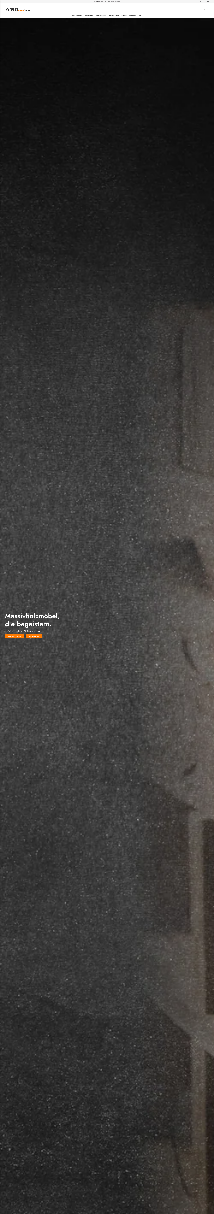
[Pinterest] (208, 1)
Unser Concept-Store (34, 636)
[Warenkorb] (208, 9)
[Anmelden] (204, 9)
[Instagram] (204, 1)
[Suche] (201, 9)
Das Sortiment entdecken (14, 636)
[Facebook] (201, 1)
